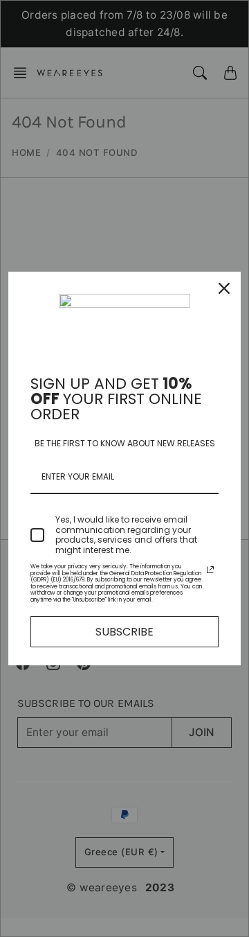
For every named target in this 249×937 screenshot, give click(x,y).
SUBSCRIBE (124, 632)
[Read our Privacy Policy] (210, 569)
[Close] (224, 288)
